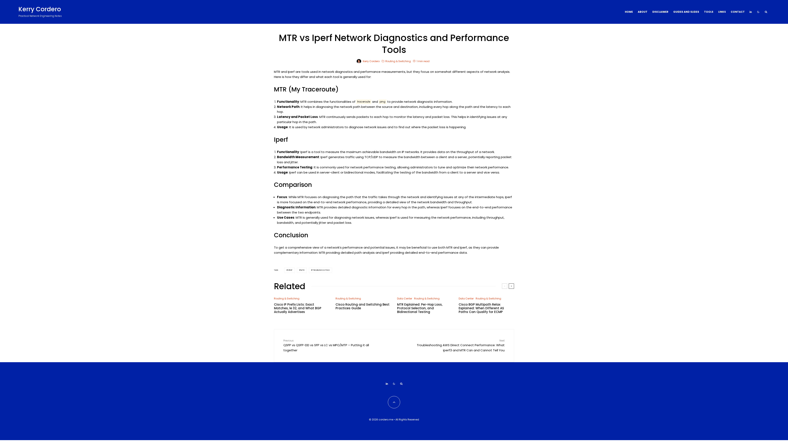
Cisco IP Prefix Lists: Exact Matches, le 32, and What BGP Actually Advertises (297, 308)
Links (722, 12)
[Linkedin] (750, 12)
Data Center (404, 298)
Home (629, 12)
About (642, 12)
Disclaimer (660, 12)
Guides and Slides (686, 12)
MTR (303, 270)
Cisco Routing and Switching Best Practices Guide (362, 306)
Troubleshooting (321, 270)
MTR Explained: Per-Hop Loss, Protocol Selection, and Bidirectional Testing (419, 308)
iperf (290, 270)
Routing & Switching (398, 61)
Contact (738, 12)
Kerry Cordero (39, 9)
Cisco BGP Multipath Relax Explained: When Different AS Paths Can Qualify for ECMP (481, 308)
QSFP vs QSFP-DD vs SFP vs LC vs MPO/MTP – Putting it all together (326, 345)
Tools (708, 12)
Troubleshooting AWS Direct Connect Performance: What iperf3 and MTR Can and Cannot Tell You (461, 345)
